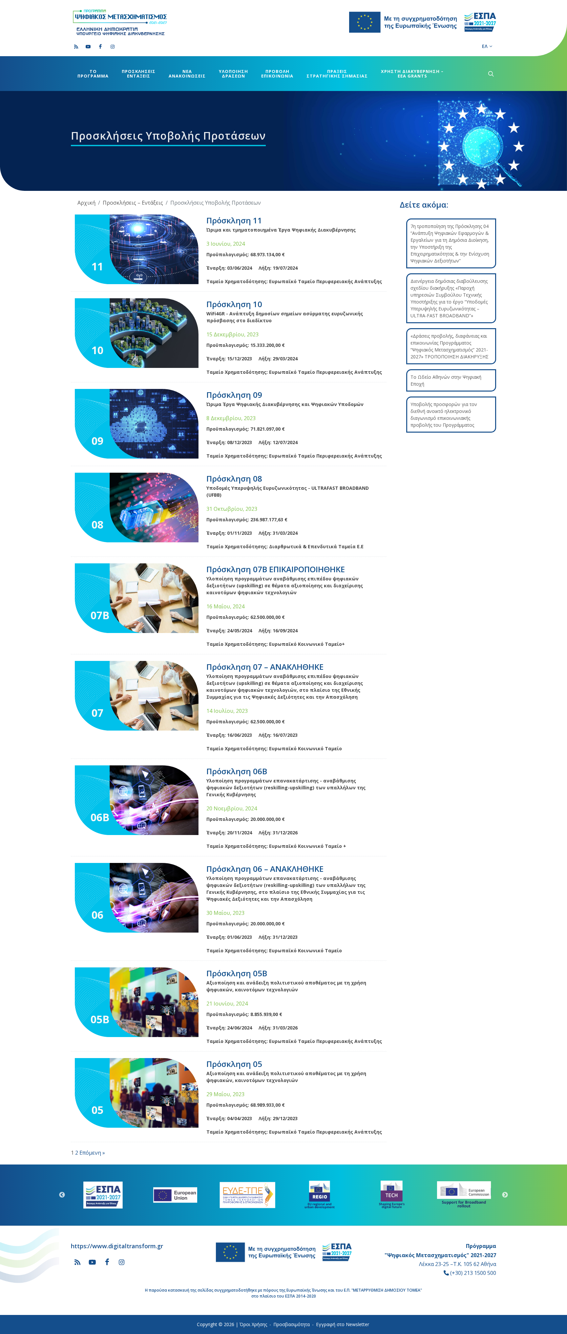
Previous (62, 1195)
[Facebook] (100, 46)
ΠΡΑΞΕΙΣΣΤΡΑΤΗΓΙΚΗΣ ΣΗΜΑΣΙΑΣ (337, 73)
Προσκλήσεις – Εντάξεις (133, 202)
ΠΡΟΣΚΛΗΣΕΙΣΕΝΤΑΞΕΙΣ (139, 73)
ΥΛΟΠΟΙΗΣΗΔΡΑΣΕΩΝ (233, 73)
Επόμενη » (92, 1152)
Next (505, 1195)
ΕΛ (485, 46)
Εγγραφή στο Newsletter (342, 1324)
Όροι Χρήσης (253, 1324)
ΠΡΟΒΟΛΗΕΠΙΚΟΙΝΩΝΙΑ (277, 73)
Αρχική (86, 202)
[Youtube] (88, 46)
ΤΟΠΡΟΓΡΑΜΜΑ (93, 73)
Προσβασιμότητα (291, 1324)
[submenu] (490, 73)
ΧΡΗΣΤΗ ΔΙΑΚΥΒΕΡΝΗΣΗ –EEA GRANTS (412, 73)
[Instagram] (112, 46)
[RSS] (76, 46)
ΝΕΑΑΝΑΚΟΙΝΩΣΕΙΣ (187, 73)
